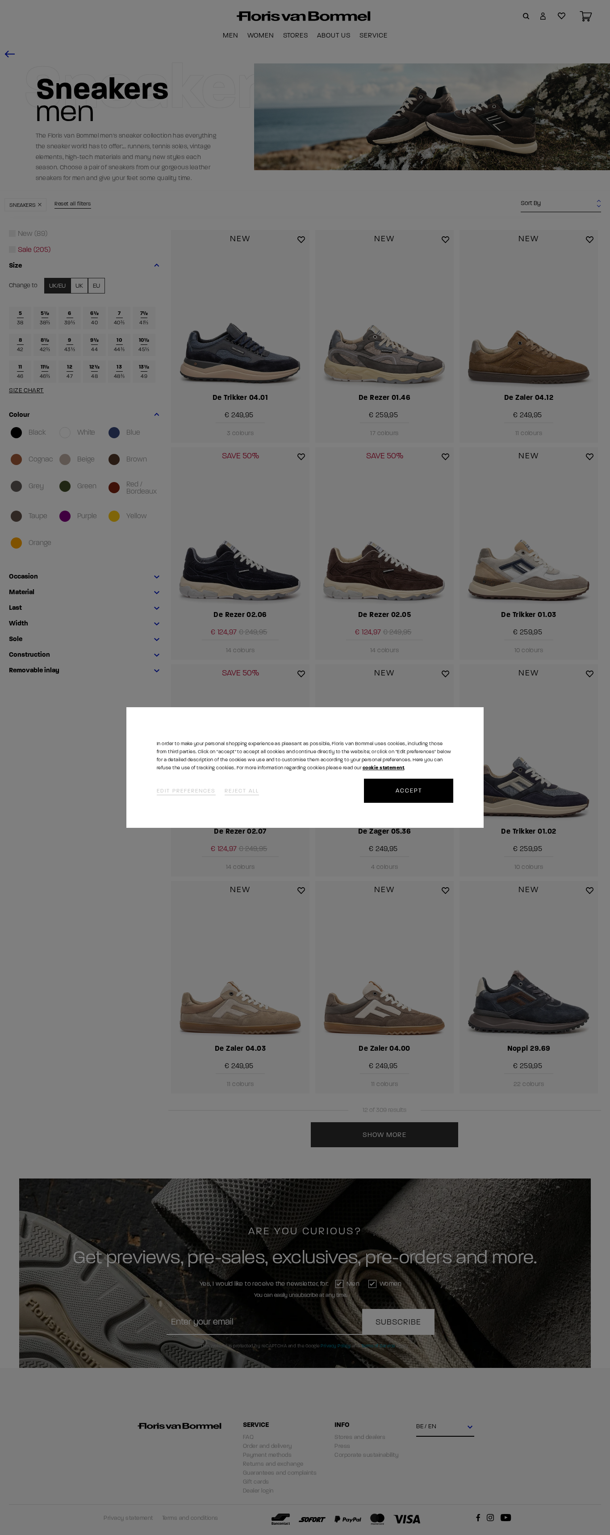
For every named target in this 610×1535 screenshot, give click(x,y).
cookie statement (383, 768)
